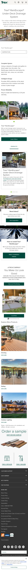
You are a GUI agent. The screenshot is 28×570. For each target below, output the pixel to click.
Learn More (14, 139)
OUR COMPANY (5, 476)
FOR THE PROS (5, 485)
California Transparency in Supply (9, 526)
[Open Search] (15, 2)
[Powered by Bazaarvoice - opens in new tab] (13, 319)
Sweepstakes (4, 503)
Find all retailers (5, 540)
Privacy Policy (4, 495)
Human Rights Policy (6, 511)
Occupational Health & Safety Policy (9, 518)
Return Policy (4, 493)
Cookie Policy (4, 500)
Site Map (3, 531)
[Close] (26, 558)
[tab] (14, 146)
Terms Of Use (4, 524)
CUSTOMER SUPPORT (7, 471)
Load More (10, 316)
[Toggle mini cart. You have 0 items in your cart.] (22, 2)
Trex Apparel (4, 529)
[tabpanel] (14, 171)
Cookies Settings (14, 567)
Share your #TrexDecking (14, 284)
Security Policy (4, 508)
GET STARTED (4, 480)
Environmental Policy (6, 516)
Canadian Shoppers (5, 521)
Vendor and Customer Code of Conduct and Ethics (13, 513)
